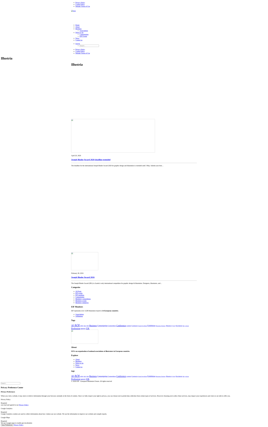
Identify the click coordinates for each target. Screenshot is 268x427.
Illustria (168, 326)
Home (77, 25)
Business (93, 325)
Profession (75, 328)
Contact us (78, 40)
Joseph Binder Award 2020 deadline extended (90, 160)
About (77, 27)
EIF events (78, 293)
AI (72, 325)
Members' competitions (83, 299)
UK (87, 328)
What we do (79, 32)
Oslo (183, 325)
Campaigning (84, 34)
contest (128, 326)
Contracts (134, 326)
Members (78, 29)
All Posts (78, 291)
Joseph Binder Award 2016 (83, 277)
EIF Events (83, 36)
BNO (87, 325)
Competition (112, 326)
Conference (121, 325)
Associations (84, 31)
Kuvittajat (179, 326)
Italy (174, 325)
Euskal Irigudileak (142, 325)
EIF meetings (79, 295)
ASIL (84, 325)
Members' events (80, 301)
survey (83, 328)
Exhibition (151, 326)
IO (172, 325)
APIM (81, 325)
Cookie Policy (80, 4)
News (77, 38)
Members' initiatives (82, 303)
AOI (77, 325)
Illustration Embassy (161, 325)
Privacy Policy (80, 2)
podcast (187, 325)
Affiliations (79, 316)
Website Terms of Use (82, 6)
